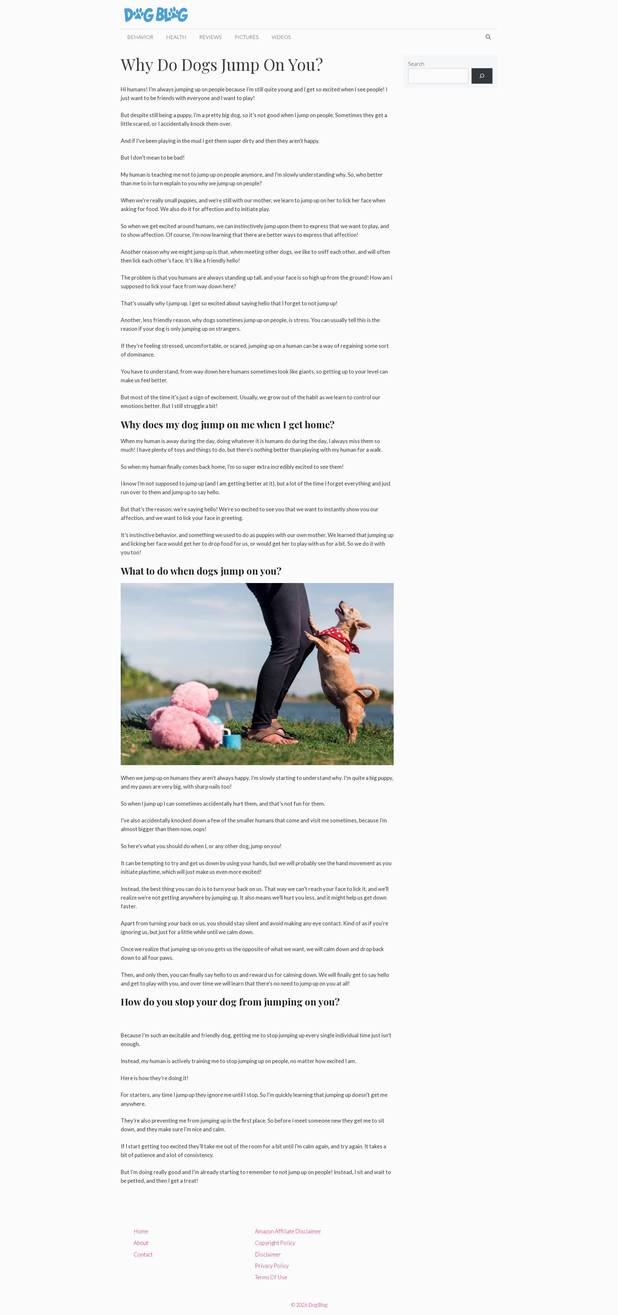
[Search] (482, 76)
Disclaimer (268, 1254)
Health (176, 37)
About (141, 1242)
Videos (281, 37)
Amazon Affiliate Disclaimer (288, 1231)
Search (416, 63)
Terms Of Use (271, 1277)
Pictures (247, 37)
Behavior (140, 37)
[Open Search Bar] (488, 37)
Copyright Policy (275, 1242)
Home (141, 1231)
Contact (143, 1254)
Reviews (210, 37)
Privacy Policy (272, 1265)
